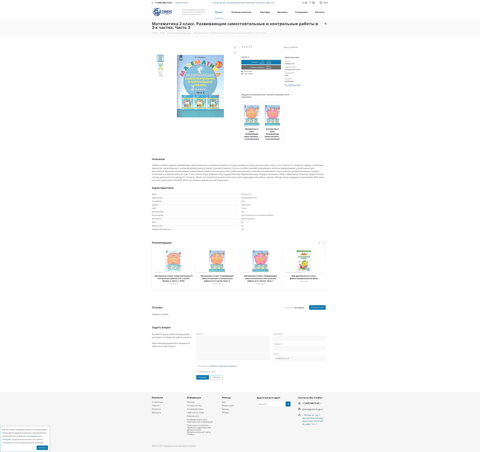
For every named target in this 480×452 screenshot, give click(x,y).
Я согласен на (217, 366)
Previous (320, 243)
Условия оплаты (194, 405)
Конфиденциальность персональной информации (200, 420)
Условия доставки (195, 409)
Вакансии (156, 409)
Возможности (193, 416)
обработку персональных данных (223, 366)
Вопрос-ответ (228, 405)
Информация (194, 397)
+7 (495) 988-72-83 (310, 403)
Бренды (225, 409)
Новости (156, 405)
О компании (157, 402)
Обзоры (225, 412)
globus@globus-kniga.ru (312, 409)
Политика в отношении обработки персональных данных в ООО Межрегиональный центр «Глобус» (199, 429)
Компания (157, 397)
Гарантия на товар (195, 412)
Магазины (156, 412)
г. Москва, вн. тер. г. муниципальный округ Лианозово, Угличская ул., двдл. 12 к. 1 (243, 3)
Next (324, 243)
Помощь (191, 402)
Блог (224, 402)
